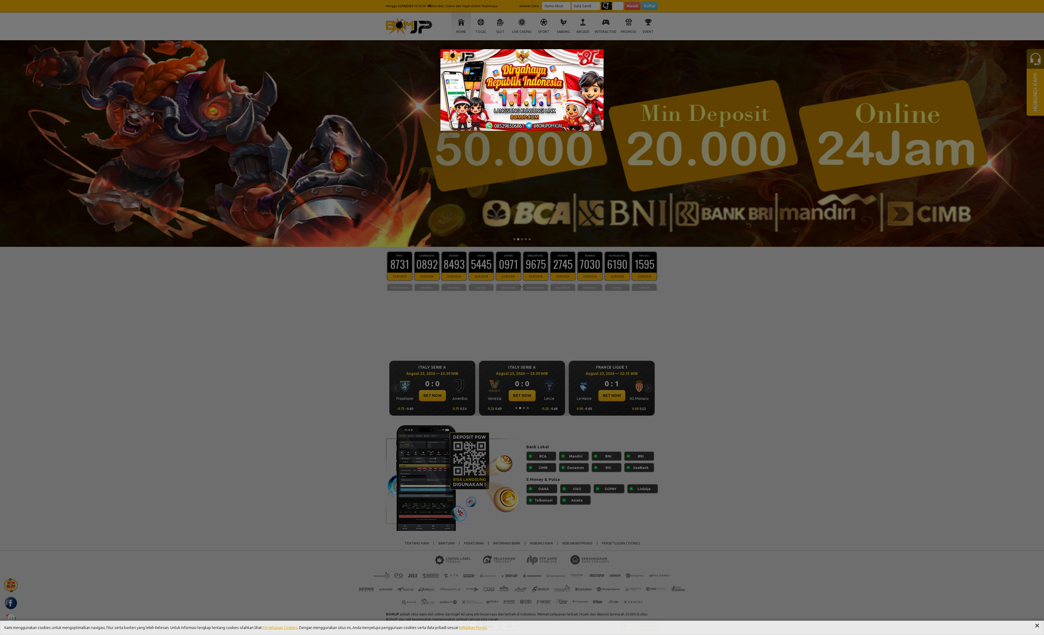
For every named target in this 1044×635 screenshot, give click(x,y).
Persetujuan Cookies (280, 627)
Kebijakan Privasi (473, 627)
